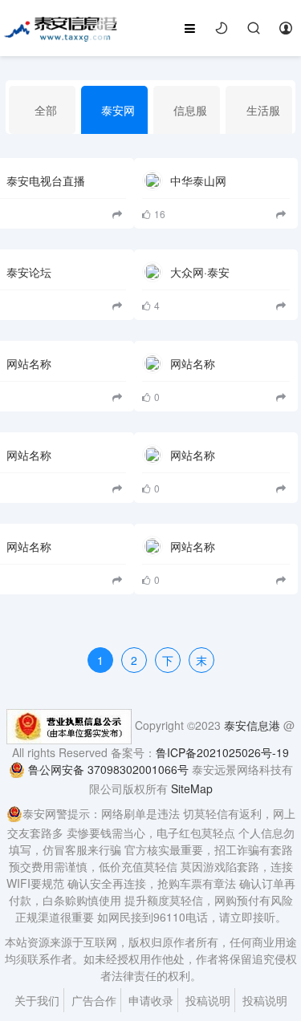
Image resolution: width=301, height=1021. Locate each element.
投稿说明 (207, 1000)
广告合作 (93, 1000)
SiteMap (192, 788)
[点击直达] (283, 214)
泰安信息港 (252, 725)
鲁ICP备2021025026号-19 (222, 752)
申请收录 (150, 1000)
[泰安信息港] (61, 27)
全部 (46, 110)
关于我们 (36, 1000)
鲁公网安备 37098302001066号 (107, 769)
